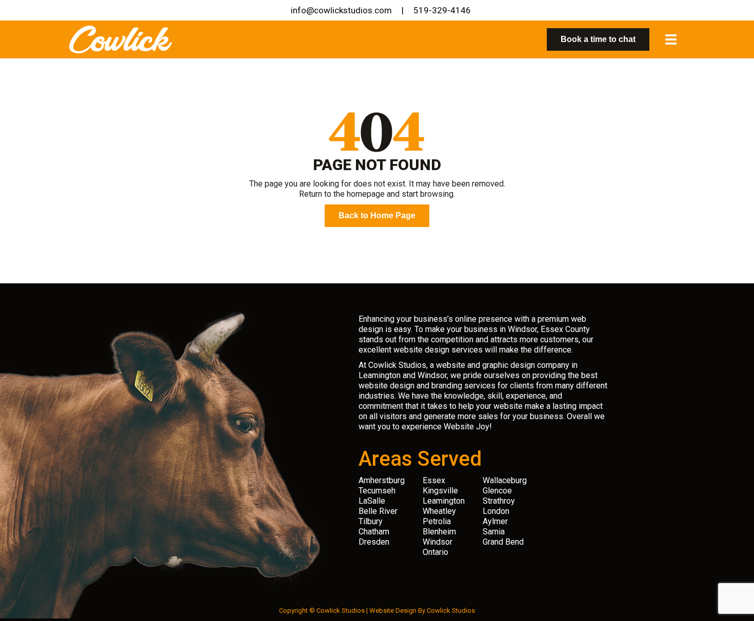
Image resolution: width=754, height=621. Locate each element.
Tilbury (371, 521)
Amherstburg (382, 480)
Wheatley (439, 511)
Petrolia (437, 521)
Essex (434, 480)
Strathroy (499, 501)
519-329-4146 (442, 10)
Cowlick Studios (451, 610)
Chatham (374, 531)
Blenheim (439, 531)
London (496, 511)
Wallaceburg (505, 480)
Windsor (437, 542)
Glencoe (497, 490)
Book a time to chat (598, 39)
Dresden (374, 542)
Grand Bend (503, 542)
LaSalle (372, 501)
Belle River (378, 511)
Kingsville (440, 490)
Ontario (435, 552)
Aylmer (495, 521)
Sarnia (494, 531)
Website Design (392, 610)
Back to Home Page (377, 215)
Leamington (444, 501)
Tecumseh (377, 490)
